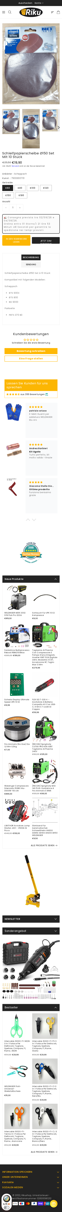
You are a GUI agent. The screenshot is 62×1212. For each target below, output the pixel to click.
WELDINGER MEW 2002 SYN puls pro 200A (15, 614)
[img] (13, 394)
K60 (7, 187)
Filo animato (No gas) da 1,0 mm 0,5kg (17, 745)
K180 (21, 195)
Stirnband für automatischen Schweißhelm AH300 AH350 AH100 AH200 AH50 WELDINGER (44, 830)
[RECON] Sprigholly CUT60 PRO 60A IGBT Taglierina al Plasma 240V (42, 748)
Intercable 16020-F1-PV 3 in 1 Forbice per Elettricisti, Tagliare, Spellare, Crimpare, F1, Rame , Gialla (44, 1046)
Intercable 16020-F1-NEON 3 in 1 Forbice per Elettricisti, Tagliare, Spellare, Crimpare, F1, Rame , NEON (17, 1046)
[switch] (6, 1207)
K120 (46, 187)
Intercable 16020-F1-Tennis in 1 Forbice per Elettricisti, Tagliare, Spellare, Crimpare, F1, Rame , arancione (15, 1136)
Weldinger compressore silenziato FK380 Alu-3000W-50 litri (16, 788)
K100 (32, 187)
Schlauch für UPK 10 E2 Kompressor (43, 614)
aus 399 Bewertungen (32, 394)
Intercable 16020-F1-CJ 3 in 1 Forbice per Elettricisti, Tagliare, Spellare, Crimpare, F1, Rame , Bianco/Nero (44, 1136)
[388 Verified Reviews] (31, 564)
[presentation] (3, 127)
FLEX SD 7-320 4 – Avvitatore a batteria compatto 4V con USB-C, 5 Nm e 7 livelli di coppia (44, 704)
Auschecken (25, 3)
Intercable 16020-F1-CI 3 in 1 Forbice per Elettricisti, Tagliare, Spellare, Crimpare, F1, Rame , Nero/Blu (44, 1091)
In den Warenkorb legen (16, 240)
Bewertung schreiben (31, 351)
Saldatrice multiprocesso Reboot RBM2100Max (16, 651)
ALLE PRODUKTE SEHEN (42, 845)
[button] (28, 520)
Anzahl (6, 201)
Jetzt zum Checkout (46, 241)
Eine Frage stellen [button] (31, 358)
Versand (15, 166)
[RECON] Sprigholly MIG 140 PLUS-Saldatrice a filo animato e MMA (44, 788)
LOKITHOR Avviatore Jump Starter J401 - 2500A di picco (17, 828)
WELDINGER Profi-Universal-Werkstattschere (12, 1088)
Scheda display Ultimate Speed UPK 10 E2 (16, 700)
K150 (8, 195)
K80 (20, 187)
